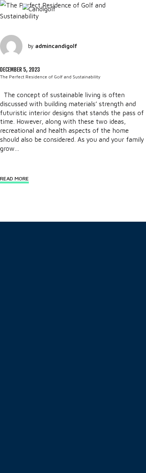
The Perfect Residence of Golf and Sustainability (50, 76)
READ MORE (14, 178)
